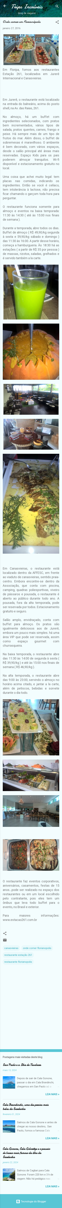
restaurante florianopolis (18, 961)
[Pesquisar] (57, 7)
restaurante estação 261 (18, 955)
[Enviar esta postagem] (5, 941)
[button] (57, 22)
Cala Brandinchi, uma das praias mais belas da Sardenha (26, 1107)
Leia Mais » (52, 1094)
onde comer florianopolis (37, 948)
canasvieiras (11, 948)
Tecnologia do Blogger (33, 1201)
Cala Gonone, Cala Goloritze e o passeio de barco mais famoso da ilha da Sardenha (26, 1153)
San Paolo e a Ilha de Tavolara (22, 1065)
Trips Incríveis (27, 6)
